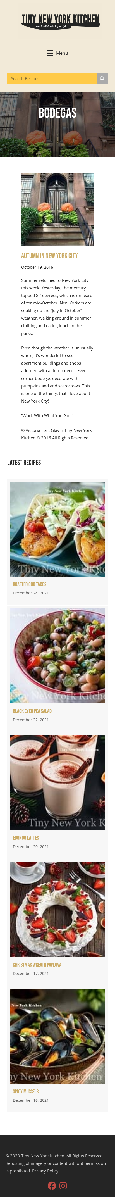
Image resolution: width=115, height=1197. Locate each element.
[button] (52, 1185)
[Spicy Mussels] (57, 1049)
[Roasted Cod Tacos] (57, 542)
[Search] (102, 78)
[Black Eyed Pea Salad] (57, 669)
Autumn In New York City (49, 256)
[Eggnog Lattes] (57, 795)
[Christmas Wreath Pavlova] (57, 922)
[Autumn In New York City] (57, 209)
